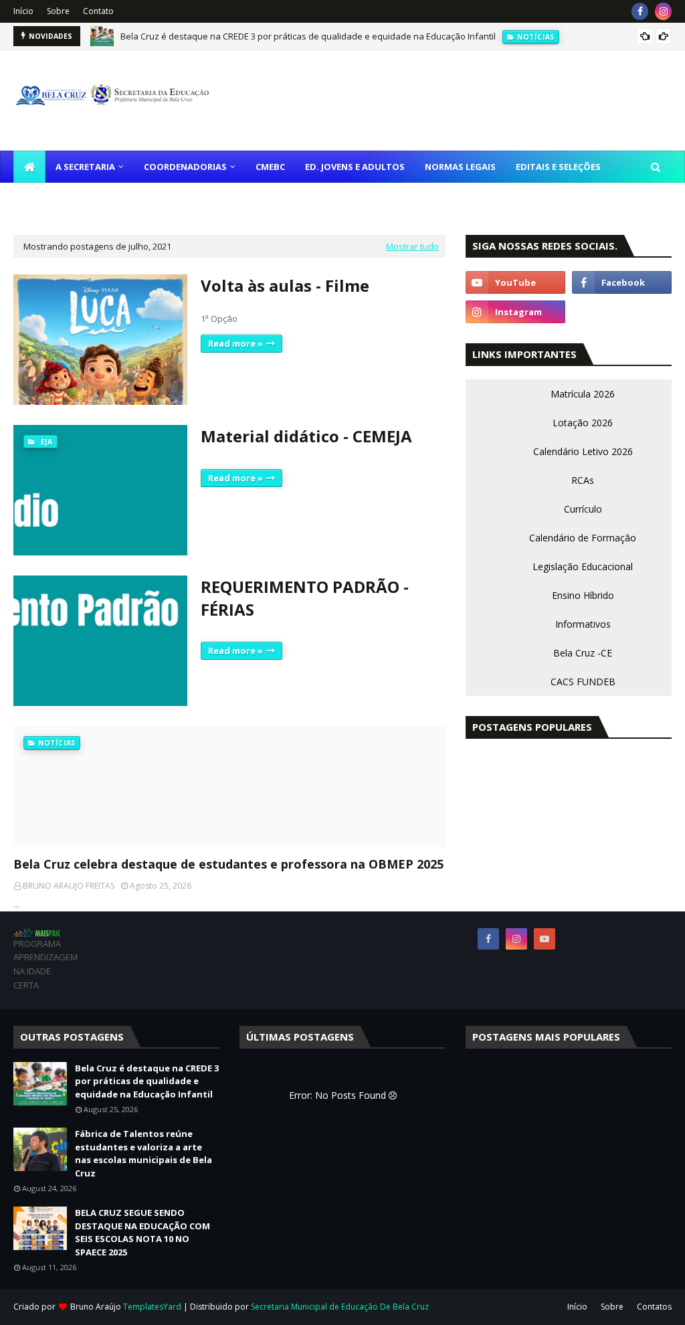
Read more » (235, 343)
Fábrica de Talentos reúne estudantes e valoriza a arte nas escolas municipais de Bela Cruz (143, 1153)
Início (23, 11)
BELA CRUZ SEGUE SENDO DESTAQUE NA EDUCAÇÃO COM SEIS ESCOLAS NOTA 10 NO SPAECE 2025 (142, 1232)
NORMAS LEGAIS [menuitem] (460, 167)
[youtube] (515, 282)
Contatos (654, 1306)
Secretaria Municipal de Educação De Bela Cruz (340, 1306)
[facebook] (639, 11)
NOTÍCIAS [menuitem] (44, 199)
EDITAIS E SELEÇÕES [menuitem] (558, 167)
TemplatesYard (152, 1306)
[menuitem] (29, 167)
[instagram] (663, 11)
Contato (98, 11)
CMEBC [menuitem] (270, 167)
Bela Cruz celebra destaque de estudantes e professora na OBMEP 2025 (228, 864)
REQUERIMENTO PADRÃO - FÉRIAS (305, 598)
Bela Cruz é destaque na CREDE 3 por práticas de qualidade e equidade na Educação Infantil (308, 36)
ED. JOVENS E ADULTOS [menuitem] (355, 167)
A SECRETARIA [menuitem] (85, 167)
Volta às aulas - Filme (285, 285)
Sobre (58, 11)
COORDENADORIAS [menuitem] (185, 167)
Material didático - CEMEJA (306, 436)
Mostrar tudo (412, 246)
